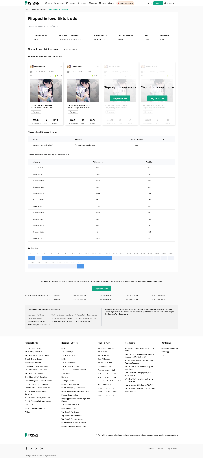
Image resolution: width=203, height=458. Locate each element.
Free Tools (29, 404)
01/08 (108, 395)
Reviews (64, 377)
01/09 (100, 395)
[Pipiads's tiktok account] (36, 448)
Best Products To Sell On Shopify (73, 422)
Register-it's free (120, 98)
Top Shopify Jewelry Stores (71, 415)
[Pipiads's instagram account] (41, 448)
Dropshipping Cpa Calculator (36, 370)
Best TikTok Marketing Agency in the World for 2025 (138, 374)
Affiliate (27, 412)
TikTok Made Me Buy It (70, 404)
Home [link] (27, 9)
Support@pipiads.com (169, 348)
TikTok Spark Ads (68, 355)
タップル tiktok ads (53, 295)
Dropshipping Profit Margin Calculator (39, 380)
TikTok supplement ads (82, 321)
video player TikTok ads (36, 315)
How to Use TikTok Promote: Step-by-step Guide (139, 367)
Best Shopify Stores (68, 408)
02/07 (100, 388)
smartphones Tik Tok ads (36, 321)
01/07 (115, 395)
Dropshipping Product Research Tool (75, 391)
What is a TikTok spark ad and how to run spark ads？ (139, 380)
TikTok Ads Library (68, 362)
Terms (160, 448)
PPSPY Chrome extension (35, 408)
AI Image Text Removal (70, 384)
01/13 (108, 391)
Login (150, 3)
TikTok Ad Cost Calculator (35, 373)
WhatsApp (165, 352)
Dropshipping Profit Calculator (36, 377)
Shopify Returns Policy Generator (37, 397)
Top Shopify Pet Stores (70, 412)
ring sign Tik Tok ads (35, 318)
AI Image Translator (68, 380)
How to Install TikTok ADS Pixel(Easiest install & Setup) (140, 389)
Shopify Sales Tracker (33, 348)
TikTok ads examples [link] (39, 9)
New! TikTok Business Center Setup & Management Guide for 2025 (139, 355)
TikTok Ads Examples (106, 348)
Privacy (151, 448)
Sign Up (158, 3)
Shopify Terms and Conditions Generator (36, 392)
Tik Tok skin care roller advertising (62, 318)
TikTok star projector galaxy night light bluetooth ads (63, 321)
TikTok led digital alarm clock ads (39, 325)
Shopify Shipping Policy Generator (38, 401)
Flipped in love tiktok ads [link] (58, 9)
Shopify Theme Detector (34, 359)
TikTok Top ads (103, 355)
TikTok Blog (102, 352)
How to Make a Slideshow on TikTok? (139, 385)
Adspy (63, 348)
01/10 (115, 391)
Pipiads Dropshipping (69, 395)
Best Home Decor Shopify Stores (73, 426)
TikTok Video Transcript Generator (74, 370)
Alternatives (65, 373)
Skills (63, 359)
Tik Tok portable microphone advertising (86, 315)
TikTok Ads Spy (67, 352)
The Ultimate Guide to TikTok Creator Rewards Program (139, 361)
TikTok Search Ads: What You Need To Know (139, 349)
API (162, 355)
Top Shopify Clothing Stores (71, 419)
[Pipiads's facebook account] (26, 448)
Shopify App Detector (33, 362)
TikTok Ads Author (105, 362)
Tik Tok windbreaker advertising (62, 315)
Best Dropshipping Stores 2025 (73, 388)
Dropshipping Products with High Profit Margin (76, 399)
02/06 (108, 388)
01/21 (100, 391)
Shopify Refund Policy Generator (37, 388)
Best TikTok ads (104, 359)
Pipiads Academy (104, 366)
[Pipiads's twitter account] (31, 448)
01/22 (115, 388)
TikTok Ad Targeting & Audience (37, 355)
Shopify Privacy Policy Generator (37, 384)
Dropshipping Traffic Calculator (36, 366)
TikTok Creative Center (70, 366)
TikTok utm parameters (33, 352)
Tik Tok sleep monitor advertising (86, 318)
